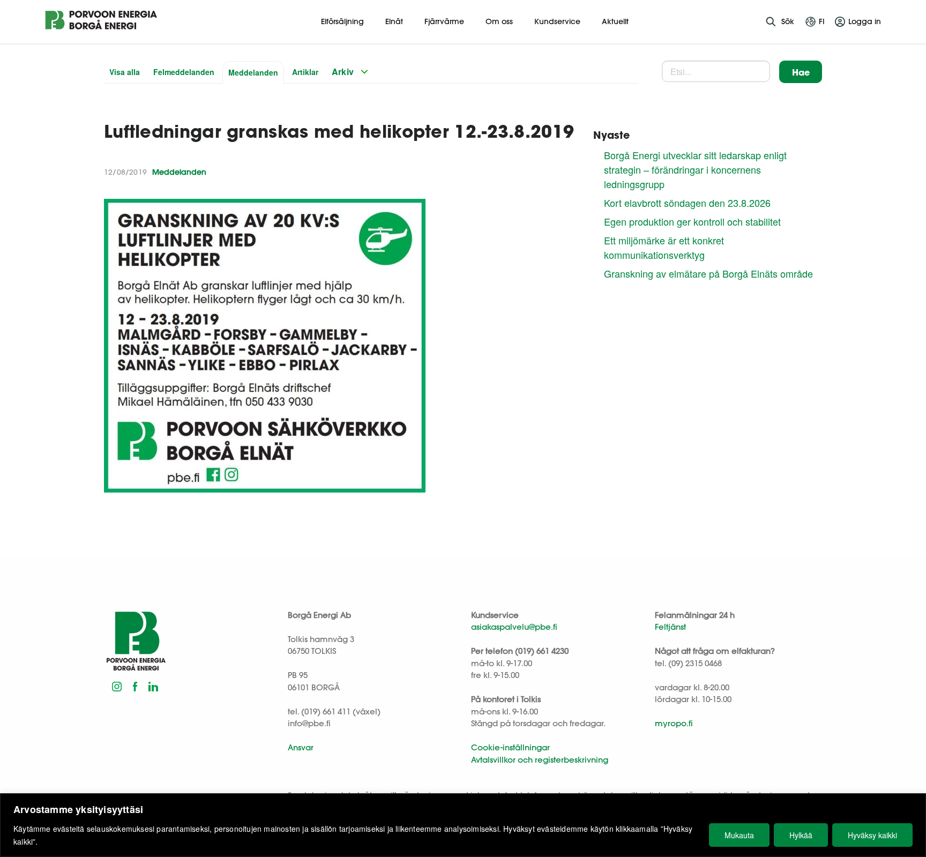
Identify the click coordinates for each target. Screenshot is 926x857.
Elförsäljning (342, 21)
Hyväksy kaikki (872, 835)
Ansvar (300, 747)
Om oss (499, 21)
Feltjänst (670, 627)
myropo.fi (674, 723)
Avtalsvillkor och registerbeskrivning (539, 760)
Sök (787, 21)
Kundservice (557, 21)
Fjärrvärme (444, 21)
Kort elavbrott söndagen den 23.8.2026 (687, 203)
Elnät (394, 21)
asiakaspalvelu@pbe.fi (514, 627)
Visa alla (124, 71)
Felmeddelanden (183, 71)
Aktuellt (615, 21)
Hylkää (800, 835)
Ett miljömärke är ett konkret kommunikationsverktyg (664, 247)
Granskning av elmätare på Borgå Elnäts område (708, 273)
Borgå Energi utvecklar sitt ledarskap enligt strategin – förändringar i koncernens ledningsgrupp (695, 169)
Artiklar (305, 71)
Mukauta (739, 835)
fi (822, 21)
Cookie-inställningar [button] (510, 747)
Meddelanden (253, 72)
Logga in (864, 21)
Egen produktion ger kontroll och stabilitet (692, 221)
